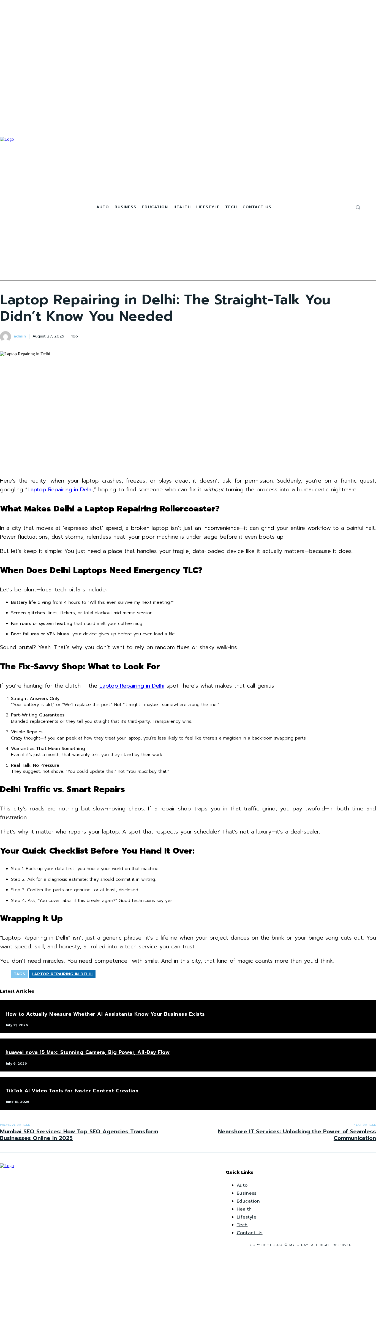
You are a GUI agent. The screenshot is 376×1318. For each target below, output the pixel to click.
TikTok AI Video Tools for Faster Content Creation (72, 1091)
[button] (358, 207)
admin (19, 336)
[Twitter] (345, 207)
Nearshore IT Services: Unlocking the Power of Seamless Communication (297, 1134)
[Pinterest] (127, 335)
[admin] (6, 336)
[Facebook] (332, 207)
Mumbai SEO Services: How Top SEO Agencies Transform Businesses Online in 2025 (79, 1134)
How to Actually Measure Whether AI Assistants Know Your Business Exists (105, 1014)
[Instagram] (339, 207)
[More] (166, 335)
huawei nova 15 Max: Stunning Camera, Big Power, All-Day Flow (88, 1052)
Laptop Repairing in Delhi (60, 489)
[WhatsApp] (146, 335)
